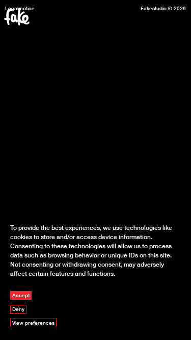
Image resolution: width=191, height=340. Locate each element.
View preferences (33, 323)
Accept (21, 295)
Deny (18, 309)
